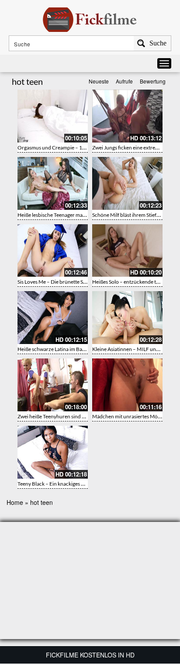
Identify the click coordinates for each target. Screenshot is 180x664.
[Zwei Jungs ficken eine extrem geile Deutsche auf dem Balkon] (127, 116)
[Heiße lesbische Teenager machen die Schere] (52, 183)
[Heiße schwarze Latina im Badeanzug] (52, 317)
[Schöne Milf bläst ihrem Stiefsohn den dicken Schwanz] (127, 183)
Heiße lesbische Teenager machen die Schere (67, 215)
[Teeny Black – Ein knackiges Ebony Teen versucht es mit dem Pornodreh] (52, 452)
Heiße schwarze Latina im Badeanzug (59, 349)
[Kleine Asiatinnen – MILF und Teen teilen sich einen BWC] (127, 317)
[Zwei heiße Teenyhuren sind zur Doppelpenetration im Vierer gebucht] (52, 384)
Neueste (99, 81)
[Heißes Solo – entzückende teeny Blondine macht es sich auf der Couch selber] (127, 250)
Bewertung (153, 81)
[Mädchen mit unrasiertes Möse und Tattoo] (127, 384)
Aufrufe (124, 81)
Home (15, 502)
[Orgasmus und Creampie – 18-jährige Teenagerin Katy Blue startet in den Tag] (52, 116)
